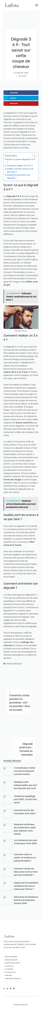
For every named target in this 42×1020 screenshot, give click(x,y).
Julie (23, 76)
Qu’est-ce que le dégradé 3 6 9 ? (20, 161)
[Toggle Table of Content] (33, 156)
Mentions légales (13, 978)
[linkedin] (14, 988)
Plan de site (10, 972)
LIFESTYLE (9, 966)
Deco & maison (11, 957)
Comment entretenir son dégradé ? (18, 176)
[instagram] (4, 988)
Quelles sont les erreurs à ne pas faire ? (20, 170)
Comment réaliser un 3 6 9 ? (20, 166)
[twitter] (7, 988)
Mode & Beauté (14, 663)
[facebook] (10, 988)
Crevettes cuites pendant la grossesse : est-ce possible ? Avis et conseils (19, 702)
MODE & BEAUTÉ (11, 960)
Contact (8, 975)
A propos (9, 969)
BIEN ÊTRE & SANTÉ (12, 963)
